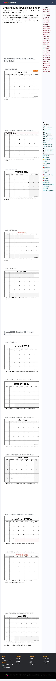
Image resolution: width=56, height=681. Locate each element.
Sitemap (17, 662)
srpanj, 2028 (46, 69)
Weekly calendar (48, 150)
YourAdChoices (7, 667)
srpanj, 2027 (46, 44)
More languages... (49, 190)
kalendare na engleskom (27, 19)
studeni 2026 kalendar (11, 69)
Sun (30, 660)
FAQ (3, 658)
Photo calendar (48, 144)
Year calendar (47, 153)
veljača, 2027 (46, 34)
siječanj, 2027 (46, 32)
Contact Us (18, 660)
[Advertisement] (30, 41)
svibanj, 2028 (46, 65)
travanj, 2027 (46, 38)
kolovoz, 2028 (46, 71)
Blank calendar (48, 127)
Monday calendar (48, 138)
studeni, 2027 (46, 53)
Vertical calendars (49, 148)
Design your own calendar (7, 660)
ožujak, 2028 (46, 61)
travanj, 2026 (46, 13)
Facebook (47, 658)
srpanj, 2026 (46, 20)
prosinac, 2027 (46, 55)
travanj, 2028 (46, 63)
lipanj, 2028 (46, 67)
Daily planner (47, 133)
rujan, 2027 (46, 49)
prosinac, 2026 (46, 30)
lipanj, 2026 (46, 18)
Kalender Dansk (48, 174)
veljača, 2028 (46, 59)
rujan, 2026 (46, 24)
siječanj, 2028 (46, 57)
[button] (6, 98)
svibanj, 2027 (46, 40)
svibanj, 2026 (46, 16)
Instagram (47, 661)
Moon (31, 661)
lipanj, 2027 (46, 42)
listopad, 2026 (46, 26)
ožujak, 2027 (46, 36)
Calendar (31, 658)
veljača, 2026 (46, 9)
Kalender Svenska (49, 184)
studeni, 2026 (46, 28)
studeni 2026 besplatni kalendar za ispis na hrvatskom (19, 130)
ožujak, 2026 (46, 11)
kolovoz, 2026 (46, 22)
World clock (32, 662)
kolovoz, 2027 (46, 46)
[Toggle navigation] (52, 2)
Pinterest (47, 662)
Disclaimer (18, 661)
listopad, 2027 (46, 51)
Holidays (31, 664)
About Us (18, 658)
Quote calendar (48, 146)
